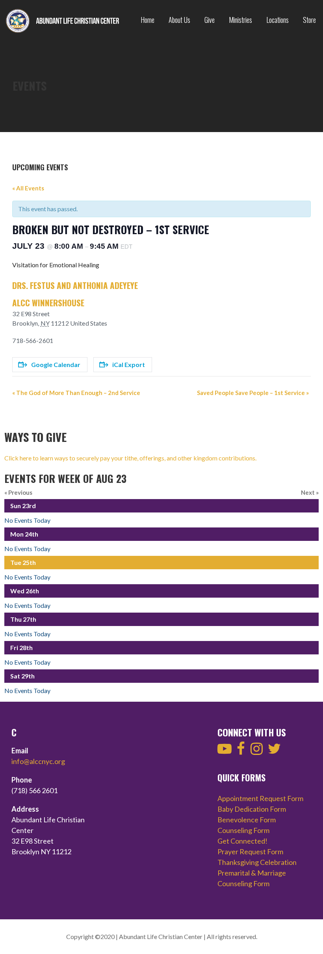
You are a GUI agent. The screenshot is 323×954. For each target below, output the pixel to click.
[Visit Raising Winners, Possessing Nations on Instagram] (257, 751)
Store (309, 20)
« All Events (28, 188)
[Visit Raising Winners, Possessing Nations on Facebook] (241, 751)
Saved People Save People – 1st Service (253, 392)
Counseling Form (243, 830)
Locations (277, 20)
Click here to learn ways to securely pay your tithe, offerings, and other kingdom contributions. (130, 458)
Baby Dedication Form (251, 809)
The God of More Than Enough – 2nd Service (76, 392)
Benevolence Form (246, 819)
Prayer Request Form (250, 851)
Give (209, 20)
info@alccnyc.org (38, 761)
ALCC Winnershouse (48, 302)
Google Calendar (55, 364)
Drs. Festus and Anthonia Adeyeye (75, 285)
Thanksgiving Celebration (257, 862)
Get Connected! (242, 841)
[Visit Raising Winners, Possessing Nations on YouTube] (224, 751)
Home (147, 20)
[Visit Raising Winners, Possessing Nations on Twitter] (274, 751)
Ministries (240, 20)
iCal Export (128, 364)
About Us (179, 20)
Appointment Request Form (260, 798)
